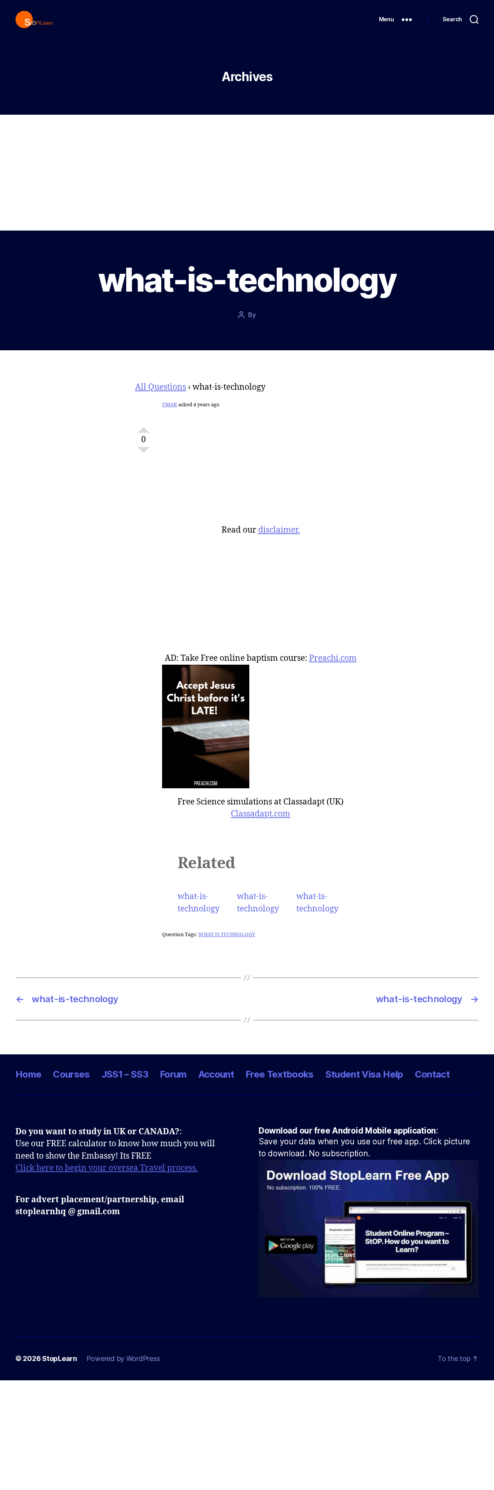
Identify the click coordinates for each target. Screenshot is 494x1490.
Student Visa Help (364, 1074)
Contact (432, 1074)
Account (216, 1074)
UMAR (169, 405)
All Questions (160, 387)
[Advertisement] (247, 173)
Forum (173, 1074)
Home (28, 1074)
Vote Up (143, 427)
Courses (71, 1074)
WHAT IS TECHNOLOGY (226, 935)
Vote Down (143, 453)
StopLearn (59, 1358)
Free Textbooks (279, 1074)
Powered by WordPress (123, 1358)
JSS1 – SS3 (125, 1074)
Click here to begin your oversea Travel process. (106, 1168)
